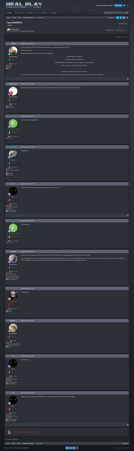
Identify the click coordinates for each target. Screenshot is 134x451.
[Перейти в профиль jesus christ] (13, 154)
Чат (38, 12)
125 (12, 340)
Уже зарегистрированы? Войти (104, 5)
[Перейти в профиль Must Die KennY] (13, 91)
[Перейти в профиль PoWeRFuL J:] (13, 328)
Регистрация (118, 5)
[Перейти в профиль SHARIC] (13, 191)
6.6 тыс (11, 136)
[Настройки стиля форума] (124, 5)
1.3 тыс (12, 167)
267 (12, 104)
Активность (20, 12)
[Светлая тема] (128, 5)
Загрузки (30, 12)
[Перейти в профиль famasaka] (13, 258)
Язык (5, 448)
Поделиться (110, 30)
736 (12, 271)
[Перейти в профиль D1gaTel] (13, 295)
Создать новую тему (121, 37)
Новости (53, 12)
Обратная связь (17, 448)
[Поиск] (127, 13)
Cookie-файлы (25, 448)
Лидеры (45, 12)
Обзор (9, 12)
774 (12, 204)
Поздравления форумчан (27, 31)
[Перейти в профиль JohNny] (8, 30)
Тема (10, 448)
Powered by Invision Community (123, 448)
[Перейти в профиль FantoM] (13, 123)
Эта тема (122, 12)
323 (12, 63)
